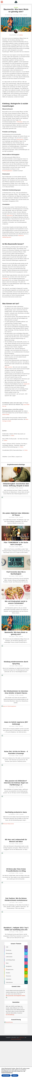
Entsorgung (10, 215)
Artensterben (20, 139)
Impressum (21, 1037)
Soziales (16, 7)
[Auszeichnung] (8, 1022)
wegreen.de (26, 383)
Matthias (13, 814)
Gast (13, 665)
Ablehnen (15, 1075)
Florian (12, 487)
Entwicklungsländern (7, 170)
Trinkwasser (19, 121)
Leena (16, 14)
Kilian (12, 605)
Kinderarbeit (5, 278)
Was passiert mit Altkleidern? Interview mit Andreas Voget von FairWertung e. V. (16, 783)
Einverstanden (6, 1075)
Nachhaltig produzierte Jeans (16, 812)
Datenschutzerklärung (16, 1039)
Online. (12, 435)
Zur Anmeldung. (10, 1014)
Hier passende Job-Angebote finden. (15, 995)
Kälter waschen (8, 367)
